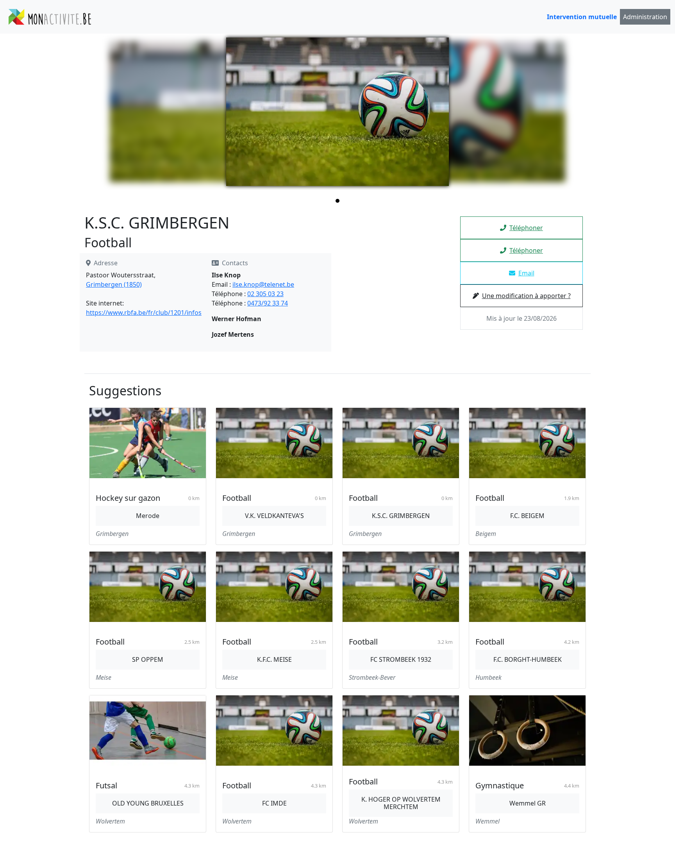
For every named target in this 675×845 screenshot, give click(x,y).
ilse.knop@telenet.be (263, 284)
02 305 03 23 (265, 293)
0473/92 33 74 (267, 303)
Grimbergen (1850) (114, 284)
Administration (645, 17)
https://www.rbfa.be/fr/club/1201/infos (144, 312)
